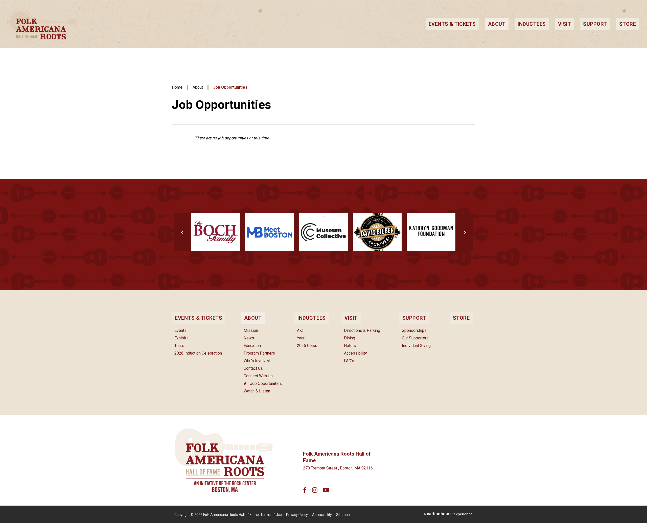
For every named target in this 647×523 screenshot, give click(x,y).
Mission (251, 330)
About (497, 24)
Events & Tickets (452, 24)
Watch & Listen (257, 391)
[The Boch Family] (216, 232)
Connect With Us (258, 375)
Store (627, 24)
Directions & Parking (362, 330)
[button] (182, 232)
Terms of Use (271, 515)
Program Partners (259, 353)
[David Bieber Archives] (377, 232)
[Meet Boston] (269, 232)
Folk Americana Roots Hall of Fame (211, 24)
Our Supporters (415, 338)
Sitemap (343, 515)
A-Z (300, 330)
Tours (179, 345)
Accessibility (355, 353)
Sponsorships (414, 330)
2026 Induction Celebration (198, 353)
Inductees (532, 24)
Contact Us (253, 368)
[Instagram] (314, 490)
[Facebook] (305, 490)
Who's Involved (257, 360)
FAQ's (349, 360)
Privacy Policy (297, 515)
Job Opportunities (266, 383)
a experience (448, 514)
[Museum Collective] (323, 232)
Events (180, 330)
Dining (349, 338)
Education (252, 345)
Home (177, 87)
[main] (323, 145)
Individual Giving (416, 345)
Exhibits (181, 338)
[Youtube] (326, 490)
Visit (564, 24)
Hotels (350, 345)
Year (301, 338)
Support (595, 24)
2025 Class (307, 345)
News (249, 338)
